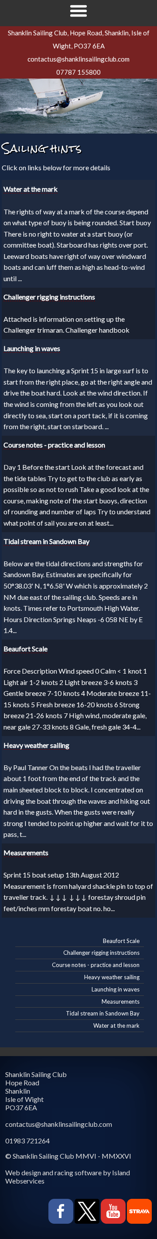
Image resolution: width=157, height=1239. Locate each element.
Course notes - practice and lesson (96, 964)
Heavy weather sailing (112, 977)
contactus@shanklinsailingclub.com (78, 59)
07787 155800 (78, 72)
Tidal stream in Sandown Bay (103, 1013)
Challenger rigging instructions (101, 952)
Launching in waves (116, 989)
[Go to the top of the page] (24, 1222)
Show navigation (78, 11)
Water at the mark (116, 1025)
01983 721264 (27, 1140)
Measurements (121, 1001)
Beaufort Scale (121, 940)
